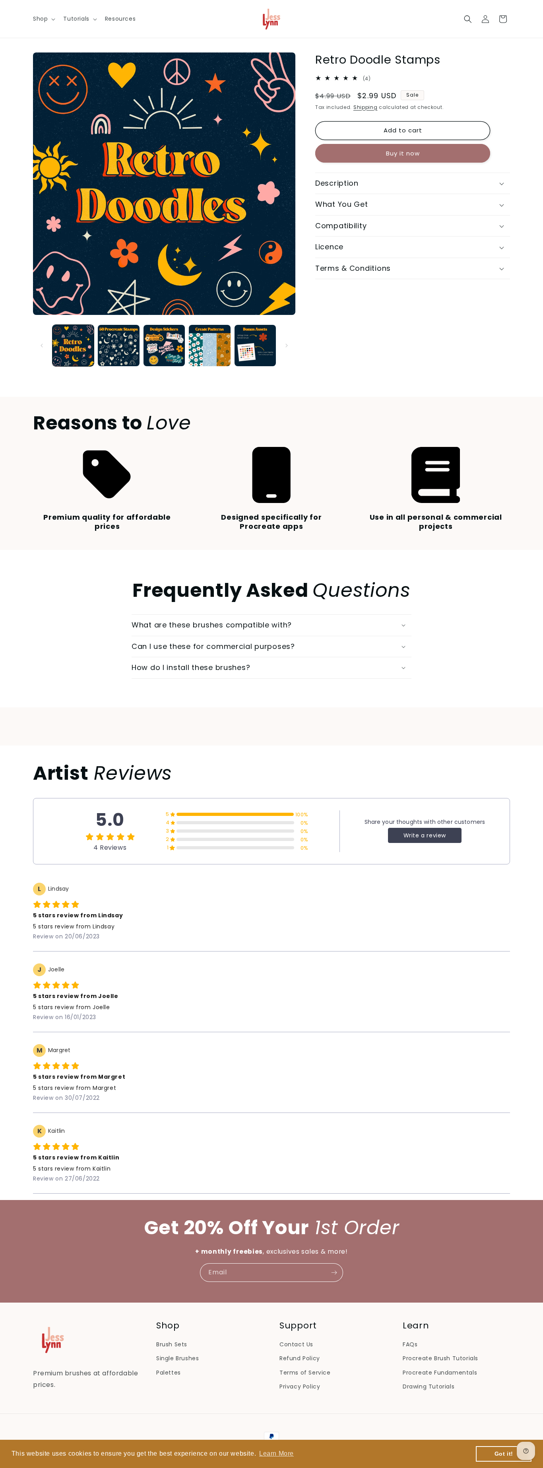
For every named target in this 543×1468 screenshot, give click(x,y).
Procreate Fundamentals (440, 1373)
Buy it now (403, 153)
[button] (43, 18)
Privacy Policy (299, 1386)
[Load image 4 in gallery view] (209, 345)
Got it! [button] (504, 1454)
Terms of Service (305, 1373)
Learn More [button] (276, 1453)
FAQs (410, 1344)
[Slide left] (41, 345)
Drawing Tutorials (428, 1386)
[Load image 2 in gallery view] (118, 345)
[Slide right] (286, 345)
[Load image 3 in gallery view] (164, 345)
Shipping (365, 107)
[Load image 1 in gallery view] (73, 345)
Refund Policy (299, 1358)
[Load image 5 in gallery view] (255, 345)
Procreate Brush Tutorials (440, 1358)
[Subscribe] (334, 1272)
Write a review (424, 835)
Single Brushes (177, 1358)
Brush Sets (171, 1344)
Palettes (168, 1373)
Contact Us (296, 1344)
